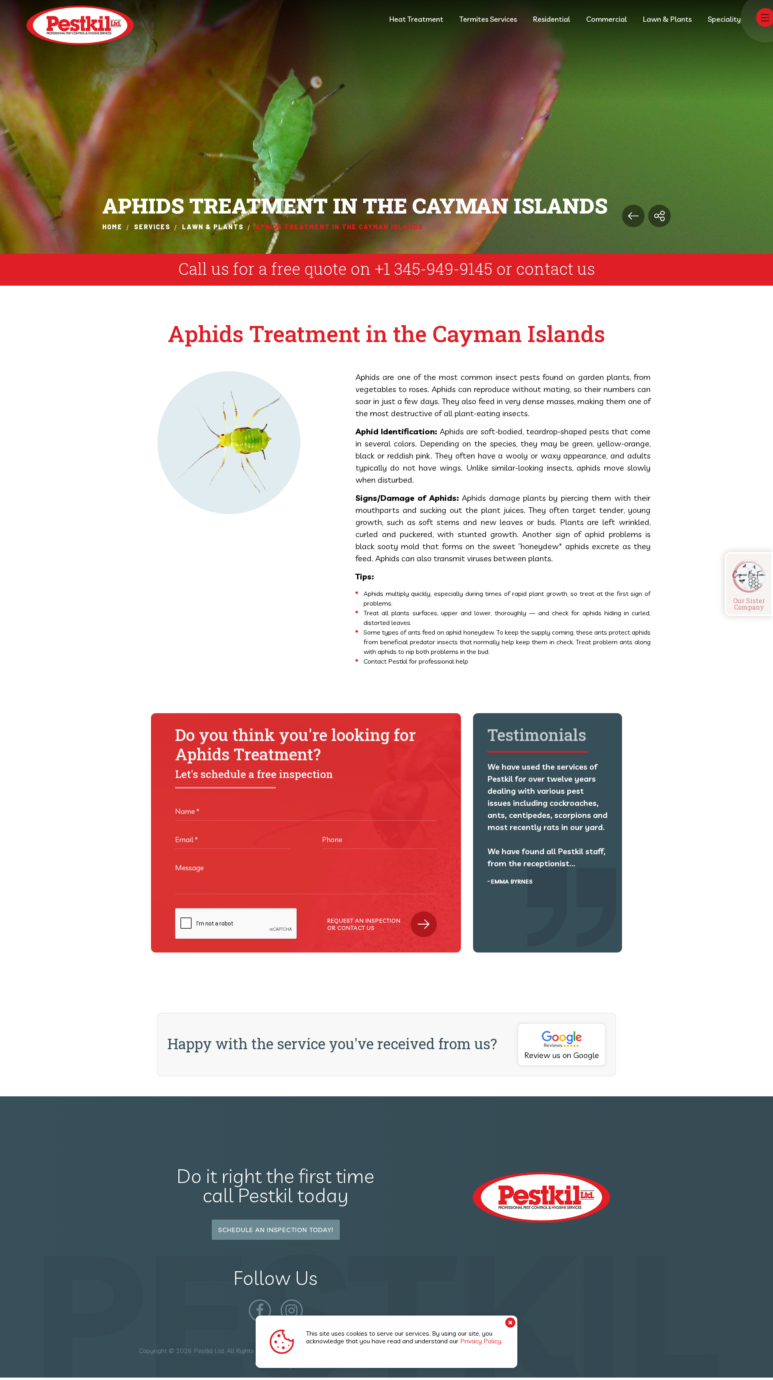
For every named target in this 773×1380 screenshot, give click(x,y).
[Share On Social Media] (659, 216)
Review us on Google (561, 1055)
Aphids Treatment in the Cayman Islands (339, 226)
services (152, 226)
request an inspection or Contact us (364, 924)
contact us (555, 268)
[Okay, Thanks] (510, 1323)
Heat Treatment (416, 19)
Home (112, 226)
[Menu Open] (765, 17)
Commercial (606, 19)
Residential (551, 19)
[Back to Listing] (633, 216)
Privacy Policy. (481, 1341)
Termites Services (488, 19)
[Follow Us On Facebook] (260, 1310)
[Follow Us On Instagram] (292, 1310)
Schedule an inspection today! (275, 1230)
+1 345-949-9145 (433, 268)
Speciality (724, 19)
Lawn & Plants (667, 19)
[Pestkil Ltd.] (94, 25)
